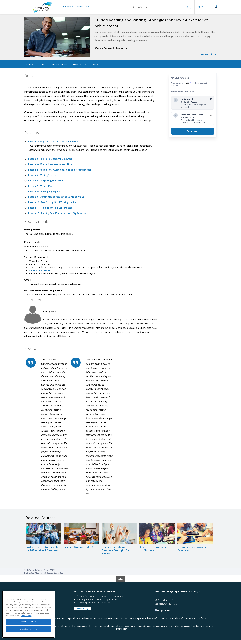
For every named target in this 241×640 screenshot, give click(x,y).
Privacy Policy (120, 628)
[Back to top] (120, 578)
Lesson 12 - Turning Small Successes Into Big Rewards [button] (57, 213)
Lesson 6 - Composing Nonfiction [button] (46, 180)
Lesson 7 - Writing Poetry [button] (42, 186)
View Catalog (82, 608)
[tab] (89, 141)
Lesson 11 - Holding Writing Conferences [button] (50, 207)
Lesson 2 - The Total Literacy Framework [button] (50, 158)
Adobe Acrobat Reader (40, 270)
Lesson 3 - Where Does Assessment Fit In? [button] (51, 164)
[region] (28, 614)
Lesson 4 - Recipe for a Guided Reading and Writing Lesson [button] (60, 169)
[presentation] (68, 6)
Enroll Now (192, 131)
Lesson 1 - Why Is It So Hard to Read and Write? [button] (53, 141)
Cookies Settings (28, 629)
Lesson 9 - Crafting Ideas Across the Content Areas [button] (56, 196)
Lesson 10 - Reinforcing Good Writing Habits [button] (52, 202)
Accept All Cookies (28, 621)
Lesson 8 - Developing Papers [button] (44, 191)
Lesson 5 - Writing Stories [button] (42, 175)
